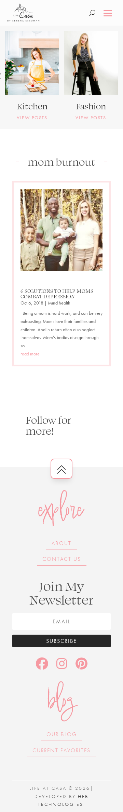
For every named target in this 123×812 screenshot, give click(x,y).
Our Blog (61, 734)
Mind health (59, 303)
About (61, 543)
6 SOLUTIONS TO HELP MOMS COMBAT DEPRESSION (56, 293)
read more (30, 354)
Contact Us (61, 559)
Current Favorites (61, 750)
